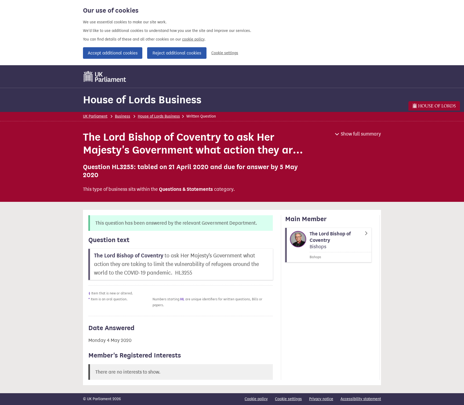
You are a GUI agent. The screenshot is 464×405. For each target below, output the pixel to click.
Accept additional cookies (112, 53)
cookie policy (193, 39)
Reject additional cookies (177, 53)
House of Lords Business (142, 99)
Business (122, 116)
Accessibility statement (360, 399)
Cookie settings (224, 53)
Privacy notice (321, 399)
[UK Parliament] (105, 76)
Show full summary (361, 134)
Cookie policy (256, 399)
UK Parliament (95, 116)
